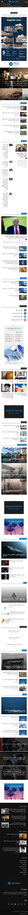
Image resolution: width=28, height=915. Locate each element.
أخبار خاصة (14, 741)
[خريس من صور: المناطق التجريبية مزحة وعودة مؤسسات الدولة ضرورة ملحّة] (10, 170)
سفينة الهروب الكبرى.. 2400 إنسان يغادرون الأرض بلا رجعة (13, 555)
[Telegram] (15, 904)
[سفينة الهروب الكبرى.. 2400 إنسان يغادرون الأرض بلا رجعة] (14, 550)
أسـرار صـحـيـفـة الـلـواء (14, 630)
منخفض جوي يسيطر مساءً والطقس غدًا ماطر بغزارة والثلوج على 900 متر (15, 711)
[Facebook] (2, 4)
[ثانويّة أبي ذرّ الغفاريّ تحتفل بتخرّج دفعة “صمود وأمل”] (14, 745)
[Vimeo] (7, 4)
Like (16, 310)
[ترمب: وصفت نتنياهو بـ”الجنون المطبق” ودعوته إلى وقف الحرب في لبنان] (14, 225)
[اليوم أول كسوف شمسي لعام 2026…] (5, 563)
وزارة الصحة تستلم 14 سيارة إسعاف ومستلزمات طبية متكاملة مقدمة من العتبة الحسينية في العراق (13, 599)
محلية (15, 391)
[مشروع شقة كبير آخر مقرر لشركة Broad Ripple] (21, 375)
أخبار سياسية (25, 79)
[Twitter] (5, 4)
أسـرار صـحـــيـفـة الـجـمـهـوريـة (14, 644)
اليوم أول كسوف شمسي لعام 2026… (16, 560)
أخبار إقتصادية (21, 285)
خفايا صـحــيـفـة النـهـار (14, 637)
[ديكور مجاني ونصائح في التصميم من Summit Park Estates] (14, 487)
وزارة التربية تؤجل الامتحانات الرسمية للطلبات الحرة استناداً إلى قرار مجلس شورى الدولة (15, 667)
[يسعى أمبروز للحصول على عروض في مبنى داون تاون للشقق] (23, 439)
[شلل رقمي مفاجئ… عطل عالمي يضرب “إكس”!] (5, 570)
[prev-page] (25, 137)
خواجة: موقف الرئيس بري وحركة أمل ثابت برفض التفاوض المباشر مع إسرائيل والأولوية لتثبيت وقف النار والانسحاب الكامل (4, 183)
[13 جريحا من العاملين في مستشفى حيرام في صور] (5, 607)
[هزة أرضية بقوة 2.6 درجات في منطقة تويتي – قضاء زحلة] (23, 725)
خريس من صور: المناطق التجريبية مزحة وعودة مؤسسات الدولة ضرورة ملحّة (4, 172)
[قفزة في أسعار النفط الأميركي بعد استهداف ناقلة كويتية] (23, 255)
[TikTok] (18, 904)
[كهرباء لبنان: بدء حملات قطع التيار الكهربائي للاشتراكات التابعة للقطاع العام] (23, 133)
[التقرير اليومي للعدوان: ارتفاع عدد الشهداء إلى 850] (5, 621)
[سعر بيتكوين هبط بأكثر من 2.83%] (7, 375)
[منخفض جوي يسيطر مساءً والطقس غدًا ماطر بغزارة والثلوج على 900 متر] (14, 705)
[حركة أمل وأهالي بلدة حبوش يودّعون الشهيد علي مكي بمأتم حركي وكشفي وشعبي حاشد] (23, 126)
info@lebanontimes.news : (17, 911)
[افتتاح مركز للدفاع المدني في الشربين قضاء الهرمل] (10, 162)
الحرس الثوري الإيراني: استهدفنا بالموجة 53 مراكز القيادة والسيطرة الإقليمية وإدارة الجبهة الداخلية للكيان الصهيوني (10, 262)
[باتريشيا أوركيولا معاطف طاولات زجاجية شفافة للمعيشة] (23, 433)
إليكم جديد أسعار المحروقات (13, 295)
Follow (14, 313)
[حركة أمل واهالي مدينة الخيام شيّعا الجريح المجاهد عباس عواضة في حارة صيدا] (23, 688)
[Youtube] (9, 4)
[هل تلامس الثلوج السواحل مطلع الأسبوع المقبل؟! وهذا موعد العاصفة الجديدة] (21, 388)
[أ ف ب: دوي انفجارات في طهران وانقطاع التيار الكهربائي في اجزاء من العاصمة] (23, 248)
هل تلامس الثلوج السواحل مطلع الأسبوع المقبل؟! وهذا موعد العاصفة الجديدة (21, 394)
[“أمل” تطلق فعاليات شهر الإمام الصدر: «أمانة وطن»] (21, 148)
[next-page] (23, 137)
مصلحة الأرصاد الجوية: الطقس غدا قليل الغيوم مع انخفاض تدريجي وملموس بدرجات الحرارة (10, 731)
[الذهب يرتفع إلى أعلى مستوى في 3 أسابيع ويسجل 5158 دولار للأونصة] (23, 269)
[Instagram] (4, 4)
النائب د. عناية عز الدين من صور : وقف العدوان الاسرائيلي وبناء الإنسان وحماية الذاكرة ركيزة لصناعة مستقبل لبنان (18, 817)
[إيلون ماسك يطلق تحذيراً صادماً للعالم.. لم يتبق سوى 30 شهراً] (5, 577)
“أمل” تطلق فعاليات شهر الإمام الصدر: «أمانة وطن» (21, 155)
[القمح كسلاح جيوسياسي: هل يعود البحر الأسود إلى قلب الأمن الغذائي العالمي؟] (11, 94)
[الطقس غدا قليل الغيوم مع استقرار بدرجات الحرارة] (23, 681)
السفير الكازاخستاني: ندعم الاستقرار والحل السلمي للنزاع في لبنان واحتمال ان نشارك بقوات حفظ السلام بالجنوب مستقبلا (18, 810)
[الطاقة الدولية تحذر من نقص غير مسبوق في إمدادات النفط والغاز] (23, 283)
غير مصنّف (3, 391)
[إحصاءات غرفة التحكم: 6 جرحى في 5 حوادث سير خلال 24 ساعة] (23, 718)
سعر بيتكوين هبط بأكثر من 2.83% (13, 833)
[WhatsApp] (25, 904)
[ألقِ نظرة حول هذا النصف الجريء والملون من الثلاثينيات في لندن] (14, 455)
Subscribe (13, 319)
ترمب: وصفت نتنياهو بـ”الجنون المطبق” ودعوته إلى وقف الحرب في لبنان (16, 236)
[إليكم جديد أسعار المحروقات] (23, 297)
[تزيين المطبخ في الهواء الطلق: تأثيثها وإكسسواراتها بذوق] (14, 471)
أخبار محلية (24, 141)
